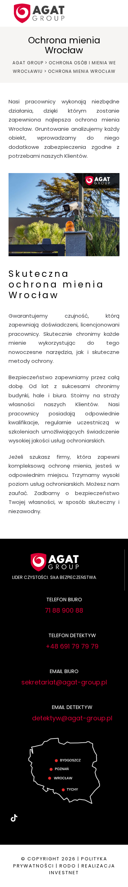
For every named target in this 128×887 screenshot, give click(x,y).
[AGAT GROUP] (39, 12)
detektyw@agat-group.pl (72, 718)
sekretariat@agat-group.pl (64, 682)
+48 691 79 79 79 (72, 646)
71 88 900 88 (64, 610)
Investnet (64, 872)
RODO (67, 865)
